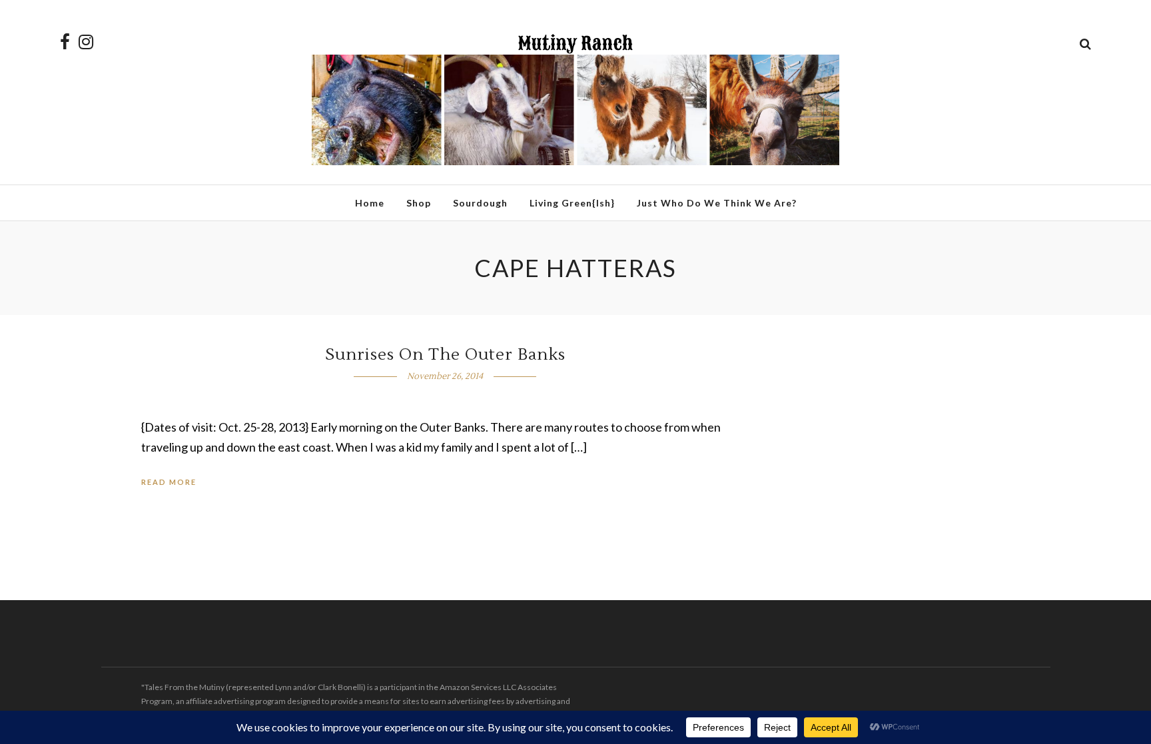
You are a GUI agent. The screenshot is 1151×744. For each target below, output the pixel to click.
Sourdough (480, 202)
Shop (418, 202)
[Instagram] (86, 42)
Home (369, 202)
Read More (168, 482)
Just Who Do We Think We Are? (717, 202)
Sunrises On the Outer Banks (445, 354)
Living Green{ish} (572, 202)
